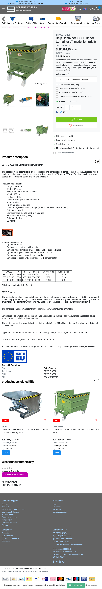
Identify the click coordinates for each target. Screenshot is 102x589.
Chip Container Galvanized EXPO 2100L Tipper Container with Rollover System (25, 431)
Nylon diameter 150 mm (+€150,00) (72, 88)
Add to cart (78, 119)
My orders (57, 506)
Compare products (60, 512)
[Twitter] (60, 112)
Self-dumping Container (12, 23)
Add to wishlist (78, 125)
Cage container (78, 23)
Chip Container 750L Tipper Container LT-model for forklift (76, 431)
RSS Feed (45, 571)
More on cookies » (91, 585)
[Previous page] (94, 379)
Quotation (6, 541)
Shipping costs (64, 56)
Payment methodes (9, 517)
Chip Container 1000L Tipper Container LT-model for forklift (28, 28)
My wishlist (57, 509)
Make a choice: (62, 74)
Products (5, 533)
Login (55, 504)
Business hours (8, 514)
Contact (5, 504)
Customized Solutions (10, 512)
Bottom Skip (31, 23)
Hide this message (75, 585)
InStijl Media (41, 568)
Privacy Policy (7, 520)
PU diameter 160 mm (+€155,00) (71, 92)
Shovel (42, 23)
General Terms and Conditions (13, 509)
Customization (7, 536)
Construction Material (10, 538)
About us (5, 506)
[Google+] (65, 112)
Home (4, 28)
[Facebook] (57, 112)
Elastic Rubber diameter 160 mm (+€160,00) (75, 96)
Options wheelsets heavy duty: (68, 84)
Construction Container (58, 23)
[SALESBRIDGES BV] (11, 9)
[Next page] (98, 379)
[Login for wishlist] (45, 420)
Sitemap (5, 525)
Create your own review (64, 45)
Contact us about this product (86, 148)
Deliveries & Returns (10, 522)
